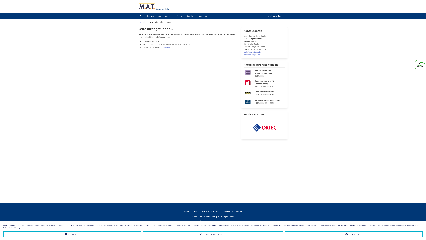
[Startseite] (140, 16)
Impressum (228, 211)
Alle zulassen (354, 234)
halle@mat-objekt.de (252, 52)
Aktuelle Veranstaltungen (261, 64)
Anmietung (203, 16)
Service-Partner (254, 114)
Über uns (150, 16)
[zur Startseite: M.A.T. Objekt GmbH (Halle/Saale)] (146, 6)
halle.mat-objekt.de (252, 54)
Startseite (142, 22)
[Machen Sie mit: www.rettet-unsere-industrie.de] (420, 64)
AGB (195, 211)
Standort (190, 16)
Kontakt (239, 211)
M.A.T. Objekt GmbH (225, 216)
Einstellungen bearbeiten (213, 234)
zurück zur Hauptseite (277, 16)
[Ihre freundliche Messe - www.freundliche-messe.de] (213, 221)
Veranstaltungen (165, 16)
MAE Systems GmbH (207, 216)
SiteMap (186, 211)
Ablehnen (72, 234)
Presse (179, 16)
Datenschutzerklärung (210, 211)
